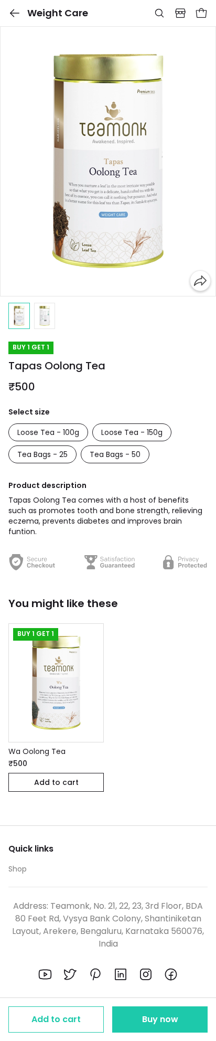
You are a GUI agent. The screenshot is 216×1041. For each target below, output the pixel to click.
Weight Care (57, 12)
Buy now (160, 1019)
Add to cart (56, 1019)
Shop (17, 869)
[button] (19, 316)
